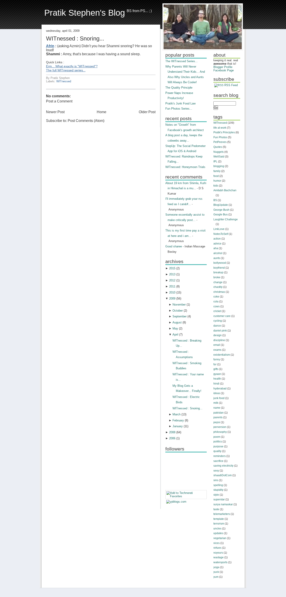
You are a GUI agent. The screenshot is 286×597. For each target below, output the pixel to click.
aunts (216, 258)
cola (216, 301)
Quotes (217, 147)
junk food (219, 398)
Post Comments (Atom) (86, 121)
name (216, 407)
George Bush (221, 209)
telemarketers (221, 514)
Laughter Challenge (225, 219)
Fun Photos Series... (178, 108)
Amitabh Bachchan (224, 190)
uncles (217, 528)
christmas (219, 291)
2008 (172, 432)
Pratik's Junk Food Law (180, 103)
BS (215, 200)
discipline (219, 340)
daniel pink (220, 330)
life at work (219, 127)
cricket (217, 311)
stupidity (218, 489)
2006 (172, 438)
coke (216, 296)
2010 (172, 292)
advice (217, 243)
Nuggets (218, 151)
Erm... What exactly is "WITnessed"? (72, 66)
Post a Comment (59, 101)
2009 (172, 298)
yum (216, 576)
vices (216, 543)
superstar (219, 499)
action (217, 238)
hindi (216, 383)
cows (216, 306)
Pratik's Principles (224, 132)
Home (101, 112)
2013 (172, 274)
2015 (172, 268)
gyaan (217, 374)
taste (216, 509)
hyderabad (220, 388)
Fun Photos (220, 137)
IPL (215, 161)
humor (217, 180)
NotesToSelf (220, 234)
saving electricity (223, 465)
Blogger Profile (222, 67)
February (178, 420)
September (179, 316)
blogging (218, 166)
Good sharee (173, 246)
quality (217, 451)
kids (215, 185)
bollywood (219, 262)
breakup (218, 272)
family (217, 171)
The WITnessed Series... (181, 61)
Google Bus (220, 214)
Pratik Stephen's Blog (84, 12)
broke (216, 277)
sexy (216, 470)
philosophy (220, 431)
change (218, 282)
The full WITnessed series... (66, 70)
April (175, 334)
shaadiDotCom (222, 475)
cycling (217, 320)
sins (215, 480)
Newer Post (55, 112)
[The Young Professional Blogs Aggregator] (176, 501)
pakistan (218, 412)
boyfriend (219, 267)
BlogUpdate (220, 204)
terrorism (218, 523)
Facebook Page (223, 70)
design (217, 335)
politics (217, 441)
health (217, 378)
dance (217, 325)
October (177, 310)
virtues (217, 547)
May (175, 328)
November (179, 304)
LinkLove (219, 229)
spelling (218, 485)
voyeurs (218, 552)
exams (217, 349)
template (218, 519)
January (177, 426)
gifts (215, 369)
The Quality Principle (178, 87)
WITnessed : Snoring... (75, 38)
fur (215, 364)
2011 (172, 286)
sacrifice (218, 461)
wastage (218, 557)
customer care (222, 316)
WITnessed (63, 81)
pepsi (216, 422)
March (176, 414)
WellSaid (218, 156)
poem (216, 436)
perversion (219, 427)
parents (218, 417)
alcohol (217, 253)
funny (216, 359)
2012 (172, 280)
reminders (219, 456)
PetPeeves (220, 142)
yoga (216, 567)
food (216, 176)
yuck (216, 572)
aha (215, 248)
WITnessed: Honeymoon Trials (185, 167)
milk (215, 402)
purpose (218, 446)
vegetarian (219, 538)
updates (218, 533)
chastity (218, 287)
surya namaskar (223, 504)
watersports (220, 562)
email (216, 344)
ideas (216, 393)
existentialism (221, 354)
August (177, 322)
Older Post (147, 112)
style (216, 494)
